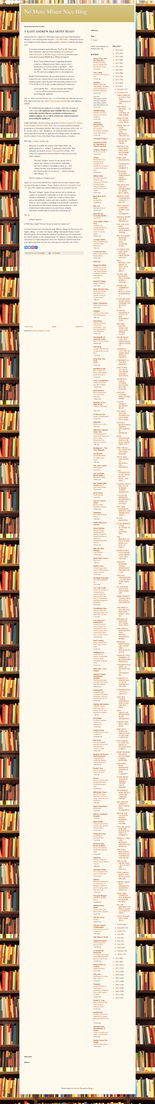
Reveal (95, 778)
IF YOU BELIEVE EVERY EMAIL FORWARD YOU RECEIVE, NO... (124, 303)
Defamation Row (99, 968)
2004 (117, 991)
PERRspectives (98, 652)
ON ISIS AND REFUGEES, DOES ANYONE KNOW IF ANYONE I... (124, 278)
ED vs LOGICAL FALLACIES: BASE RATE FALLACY (100, 372)
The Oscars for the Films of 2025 (99, 944)
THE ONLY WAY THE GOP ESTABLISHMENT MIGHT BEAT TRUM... (123, 189)
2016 (117, 83)
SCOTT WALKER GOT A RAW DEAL (123, 918)
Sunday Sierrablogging (100, 416)
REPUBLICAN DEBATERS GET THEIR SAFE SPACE (122, 622)
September (121, 928)
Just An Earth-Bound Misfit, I (99, 474)
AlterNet (96, 96)
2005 (117, 988)
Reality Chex (98, 768)
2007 (117, 981)
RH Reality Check (100, 792)
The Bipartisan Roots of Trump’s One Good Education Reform (100, 682)
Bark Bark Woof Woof (99, 197)
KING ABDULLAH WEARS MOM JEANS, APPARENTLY (123, 714)
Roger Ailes (97, 808)
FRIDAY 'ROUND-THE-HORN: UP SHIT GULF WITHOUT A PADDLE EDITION (100, 87)
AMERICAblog (99, 110)
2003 (117, 994)
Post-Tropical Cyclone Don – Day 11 (100, 977)
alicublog (96, 82)
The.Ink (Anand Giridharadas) (99, 926)
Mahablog (97, 512)
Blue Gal (96, 206)
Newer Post (29, 326)
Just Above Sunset (100, 465)
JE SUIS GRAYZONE (122, 519)
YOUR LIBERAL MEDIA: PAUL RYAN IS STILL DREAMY (124, 875)
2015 (117, 86)
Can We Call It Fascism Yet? (101, 75)
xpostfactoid (97, 1012)
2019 (117, 73)
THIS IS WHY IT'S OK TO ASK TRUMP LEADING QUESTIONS (122, 371)
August (120, 931)
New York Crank (99, 588)
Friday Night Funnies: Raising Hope (100, 254)
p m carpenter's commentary (99, 621)
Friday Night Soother (100, 305)
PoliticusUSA (98, 690)
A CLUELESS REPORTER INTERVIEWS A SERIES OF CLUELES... (124, 499)
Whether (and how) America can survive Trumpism (100, 115)
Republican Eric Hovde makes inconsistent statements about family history (101, 129)
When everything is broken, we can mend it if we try (101, 861)
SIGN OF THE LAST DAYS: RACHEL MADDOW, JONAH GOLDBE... (122, 818)
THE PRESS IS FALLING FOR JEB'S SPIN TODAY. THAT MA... (123, 611)
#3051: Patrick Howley (101, 341)
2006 (117, 985)
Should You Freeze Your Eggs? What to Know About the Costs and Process (100, 797)
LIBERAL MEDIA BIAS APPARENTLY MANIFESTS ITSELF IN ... (123, 886)
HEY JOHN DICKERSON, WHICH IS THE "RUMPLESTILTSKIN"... (123, 511)
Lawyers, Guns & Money (99, 501)
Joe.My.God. (98, 453)
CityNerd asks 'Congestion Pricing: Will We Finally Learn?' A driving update (100, 229)
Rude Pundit (98, 821)
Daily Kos (97, 261)
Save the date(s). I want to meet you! (100, 930)
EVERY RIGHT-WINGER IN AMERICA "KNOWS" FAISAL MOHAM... (123, 782)
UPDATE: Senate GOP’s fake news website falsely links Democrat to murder (100, 709)
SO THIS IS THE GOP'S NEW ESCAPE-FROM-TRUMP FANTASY (123, 253)
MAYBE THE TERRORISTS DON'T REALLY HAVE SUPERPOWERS (123, 290)
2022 (117, 63)
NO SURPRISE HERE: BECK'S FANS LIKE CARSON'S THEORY (123, 794)
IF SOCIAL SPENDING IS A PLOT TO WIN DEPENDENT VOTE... (123, 315)
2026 (117, 50)
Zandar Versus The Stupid (100, 1041)
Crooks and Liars (99, 251)
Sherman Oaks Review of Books (99, 844)
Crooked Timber (99, 239)
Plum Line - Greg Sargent (99, 669)
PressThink (97, 718)
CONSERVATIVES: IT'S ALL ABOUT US (123, 692)
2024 (117, 56)
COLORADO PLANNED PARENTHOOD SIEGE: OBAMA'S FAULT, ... (123, 176)
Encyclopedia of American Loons (99, 338)
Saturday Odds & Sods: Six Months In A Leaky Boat (101, 351)
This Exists (97, 560)
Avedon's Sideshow (100, 149)
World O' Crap (99, 1000)
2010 (117, 971)
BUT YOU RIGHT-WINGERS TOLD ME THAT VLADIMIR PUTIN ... (123, 241)
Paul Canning (98, 640)
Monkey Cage (98, 566)
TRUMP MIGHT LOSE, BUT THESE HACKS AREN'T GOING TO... (124, 341)
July (119, 934)
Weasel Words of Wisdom (99, 965)
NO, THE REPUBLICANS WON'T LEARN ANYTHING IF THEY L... (123, 909)
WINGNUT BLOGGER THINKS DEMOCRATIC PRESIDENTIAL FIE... (123, 567)
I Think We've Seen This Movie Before (99, 383)
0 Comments (56, 253)
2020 (117, 70)
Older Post (79, 326)
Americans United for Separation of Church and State (100, 144)
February (120, 951)
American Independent (98, 123)
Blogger (91, 1088)
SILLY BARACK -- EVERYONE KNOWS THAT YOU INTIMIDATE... (124, 209)
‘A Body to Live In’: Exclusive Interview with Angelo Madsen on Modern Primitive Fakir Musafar (100, 271)
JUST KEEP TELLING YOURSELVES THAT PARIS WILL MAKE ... (123, 415)
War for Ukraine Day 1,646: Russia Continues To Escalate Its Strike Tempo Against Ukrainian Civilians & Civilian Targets (100, 184)
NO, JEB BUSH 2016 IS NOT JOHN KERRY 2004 (123, 590)
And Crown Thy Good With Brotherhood (100, 314)
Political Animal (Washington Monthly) (99, 676)
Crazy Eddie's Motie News (100, 222)
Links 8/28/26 (98, 552)
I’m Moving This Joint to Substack (100, 733)
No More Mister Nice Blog (55, 11)
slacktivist (97, 857)
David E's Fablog (99, 281)
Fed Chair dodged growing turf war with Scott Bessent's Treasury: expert (100, 745)
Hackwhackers (98, 390)
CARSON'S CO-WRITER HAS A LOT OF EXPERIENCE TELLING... (123, 682)
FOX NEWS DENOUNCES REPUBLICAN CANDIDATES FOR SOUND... (123, 853)
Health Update (98, 495)
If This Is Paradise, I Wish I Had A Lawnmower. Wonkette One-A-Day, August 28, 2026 (101, 990)
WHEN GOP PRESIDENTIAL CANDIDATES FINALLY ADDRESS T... (123, 163)
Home (54, 326)
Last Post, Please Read (100, 1044)
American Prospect (100, 138)
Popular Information (101, 704)
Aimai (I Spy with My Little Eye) (100, 59)
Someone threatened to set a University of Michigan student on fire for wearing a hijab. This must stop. (100, 885)
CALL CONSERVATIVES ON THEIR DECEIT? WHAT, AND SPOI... (123, 475)
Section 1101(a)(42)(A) (55, 151)
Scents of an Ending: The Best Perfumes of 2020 (100, 849)
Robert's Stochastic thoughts (100, 815)
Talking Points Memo (98, 906)
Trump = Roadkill (99, 283)
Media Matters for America (100, 523)
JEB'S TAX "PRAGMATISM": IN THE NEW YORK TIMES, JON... (123, 579)
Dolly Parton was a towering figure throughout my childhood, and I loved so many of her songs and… (100, 164)
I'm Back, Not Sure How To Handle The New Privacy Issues (100, 64)
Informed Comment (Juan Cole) (100, 431)
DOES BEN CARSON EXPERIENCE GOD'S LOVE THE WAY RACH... (123, 702)
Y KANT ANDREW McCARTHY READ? (122, 405)
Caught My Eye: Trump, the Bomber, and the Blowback (99, 760)
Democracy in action (100, 424)
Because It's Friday (99, 477)
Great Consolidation (100, 380)
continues (36, 141)
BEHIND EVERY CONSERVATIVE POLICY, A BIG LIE (123, 199)
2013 (117, 961)
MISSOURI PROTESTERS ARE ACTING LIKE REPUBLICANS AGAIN (123, 647)
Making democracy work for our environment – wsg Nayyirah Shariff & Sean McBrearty (99, 327)
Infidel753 (97, 422)
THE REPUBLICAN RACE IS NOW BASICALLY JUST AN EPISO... (123, 542)
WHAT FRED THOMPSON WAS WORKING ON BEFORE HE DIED (124, 897)
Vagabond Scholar (100, 940)
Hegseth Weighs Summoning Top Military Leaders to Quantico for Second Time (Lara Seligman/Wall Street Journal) (100, 536)
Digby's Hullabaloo (100, 303)
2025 (117, 53)
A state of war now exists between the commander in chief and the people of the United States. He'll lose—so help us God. (100, 629)
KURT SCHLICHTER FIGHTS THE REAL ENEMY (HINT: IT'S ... (123, 440)
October (120, 924)
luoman (76, 1088)
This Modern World (100, 937)
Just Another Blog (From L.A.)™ (100, 484)
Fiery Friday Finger (99, 487)
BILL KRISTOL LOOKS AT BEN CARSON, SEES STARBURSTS (123, 806)
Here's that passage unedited (56, 101)
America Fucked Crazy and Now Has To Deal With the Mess (100, 826)
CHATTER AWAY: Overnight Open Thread (99, 457)
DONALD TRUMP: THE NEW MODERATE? (124, 219)
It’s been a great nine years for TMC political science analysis (101, 570)
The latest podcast (99, 208)
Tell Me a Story (99, 917)
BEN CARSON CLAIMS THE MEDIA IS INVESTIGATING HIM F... (124, 745)
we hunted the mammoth (98, 951)
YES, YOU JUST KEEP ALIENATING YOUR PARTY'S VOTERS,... (124, 228)
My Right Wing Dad (100, 578)
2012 (117, 965)
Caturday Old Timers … (100, 407)
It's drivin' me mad (99, 152)
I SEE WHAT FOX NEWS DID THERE (123, 141)
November (121, 92)
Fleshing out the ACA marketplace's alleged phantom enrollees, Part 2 (101, 1017)
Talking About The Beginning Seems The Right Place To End (100, 612)
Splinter (96, 879)
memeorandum (99, 528)
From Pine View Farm (99, 360)
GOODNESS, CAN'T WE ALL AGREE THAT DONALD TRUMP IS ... (124, 353)
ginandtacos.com (99, 368)
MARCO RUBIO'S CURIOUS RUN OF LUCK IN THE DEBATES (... (123, 600)
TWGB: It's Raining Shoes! (99, 899)
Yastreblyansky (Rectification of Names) (99, 1028)
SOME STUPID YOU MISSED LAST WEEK (123, 120)
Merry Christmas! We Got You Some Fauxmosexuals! (100, 1004)
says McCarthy (62, 39)
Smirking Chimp (99, 869)
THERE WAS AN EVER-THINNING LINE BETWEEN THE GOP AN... (123, 130)
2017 (117, 80)
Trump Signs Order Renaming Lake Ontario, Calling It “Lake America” (99, 294)
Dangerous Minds (99, 265)
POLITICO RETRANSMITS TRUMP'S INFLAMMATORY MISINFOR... (124, 428)
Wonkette (96, 984)
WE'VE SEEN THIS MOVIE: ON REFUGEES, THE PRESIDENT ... (123, 462)
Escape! (95, 919)
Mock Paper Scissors (100, 558)
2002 (117, 998)
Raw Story (97, 740)
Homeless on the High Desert (99, 403)
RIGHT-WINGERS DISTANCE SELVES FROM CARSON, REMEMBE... (123, 756)
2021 (117, 66)
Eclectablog (97, 321)
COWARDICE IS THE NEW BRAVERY (123, 362)
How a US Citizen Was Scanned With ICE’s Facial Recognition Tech (100, 783)
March (119, 947)
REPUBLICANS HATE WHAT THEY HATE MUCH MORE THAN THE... (123, 150)
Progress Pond (98, 730)
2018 (117, 76)
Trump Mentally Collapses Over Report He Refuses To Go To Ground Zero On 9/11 (100, 695)
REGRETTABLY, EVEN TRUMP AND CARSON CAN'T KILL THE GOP (123, 554)
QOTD (95, 363)
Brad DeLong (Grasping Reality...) (100, 214)
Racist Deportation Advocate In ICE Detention (99, 394)
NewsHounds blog (99, 608)
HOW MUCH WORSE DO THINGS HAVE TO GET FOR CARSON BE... (123, 733)
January (120, 954)
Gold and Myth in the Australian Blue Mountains (100, 243)
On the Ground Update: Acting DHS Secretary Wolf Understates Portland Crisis (100, 658)
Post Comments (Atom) (42, 330)
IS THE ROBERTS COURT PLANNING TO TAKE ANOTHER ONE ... (123, 528)
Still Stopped (97, 467)
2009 (117, 975)
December (121, 89)
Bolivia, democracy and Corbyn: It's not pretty (99, 644)
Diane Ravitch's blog (100, 289)
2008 (117, 978)
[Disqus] (54, 290)
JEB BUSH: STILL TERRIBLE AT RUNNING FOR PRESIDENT (123, 658)
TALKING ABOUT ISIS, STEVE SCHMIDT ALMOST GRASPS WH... (124, 488)
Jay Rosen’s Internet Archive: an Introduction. (99, 722)
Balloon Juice (98, 176)
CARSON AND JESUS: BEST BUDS (123, 724)
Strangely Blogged (100, 895)
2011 (117, 968)
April (119, 944)
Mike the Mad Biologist (98, 549)
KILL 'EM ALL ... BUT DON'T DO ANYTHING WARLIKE (124, 450)
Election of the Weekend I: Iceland (99, 506)
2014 (117, 958)
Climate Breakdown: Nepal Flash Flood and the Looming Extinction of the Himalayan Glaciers (100, 438)
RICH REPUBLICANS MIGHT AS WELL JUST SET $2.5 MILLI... (123, 265)
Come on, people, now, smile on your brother (100, 1033)
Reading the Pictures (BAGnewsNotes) (101, 755)
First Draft (97, 346)
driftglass (96, 311)
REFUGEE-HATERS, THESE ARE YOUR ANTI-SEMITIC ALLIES (122, 329)
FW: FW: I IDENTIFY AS (100, 581)
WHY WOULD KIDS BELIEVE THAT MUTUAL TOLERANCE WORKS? (123, 633)
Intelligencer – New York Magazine (100, 449)
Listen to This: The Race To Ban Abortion (100, 910)
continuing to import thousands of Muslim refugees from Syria (51, 53)
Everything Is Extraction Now (98, 837)
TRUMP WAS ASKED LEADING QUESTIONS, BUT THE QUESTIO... (123, 384)
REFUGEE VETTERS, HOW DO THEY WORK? (124, 395)
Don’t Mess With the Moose (100, 515)
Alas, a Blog (97, 72)
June (119, 937)
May (119, 941)
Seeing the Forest (99, 833)
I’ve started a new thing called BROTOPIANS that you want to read (101, 956)
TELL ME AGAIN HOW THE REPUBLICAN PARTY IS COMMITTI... (123, 831)
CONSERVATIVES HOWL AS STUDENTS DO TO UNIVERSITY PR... (123, 670)
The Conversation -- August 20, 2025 (99, 771)
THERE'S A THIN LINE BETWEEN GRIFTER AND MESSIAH (123, 842)
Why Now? (97, 974)
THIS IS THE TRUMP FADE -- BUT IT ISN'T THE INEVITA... (123, 865)
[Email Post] (49, 253)
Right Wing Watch (100, 806)
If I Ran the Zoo (99, 414)
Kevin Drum (98, 493)
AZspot (96, 157)
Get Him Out (97, 200)
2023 (117, 60)
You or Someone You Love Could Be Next (100, 872)
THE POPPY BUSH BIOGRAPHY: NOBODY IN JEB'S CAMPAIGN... (123, 768)
